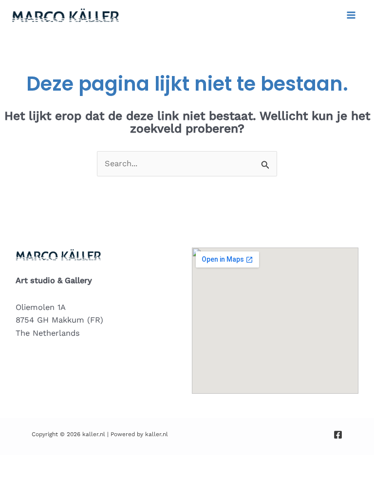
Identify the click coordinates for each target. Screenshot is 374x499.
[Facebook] (338, 434)
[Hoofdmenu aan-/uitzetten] (350, 15)
